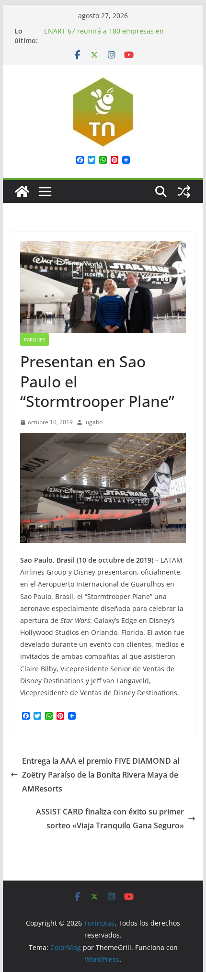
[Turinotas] (22, 191)
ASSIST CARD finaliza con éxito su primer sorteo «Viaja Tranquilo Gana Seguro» (110, 818)
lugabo (93, 422)
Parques (34, 339)
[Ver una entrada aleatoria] (183, 191)
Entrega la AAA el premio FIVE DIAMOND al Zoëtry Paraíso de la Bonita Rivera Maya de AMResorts (100, 775)
